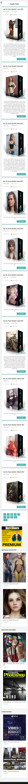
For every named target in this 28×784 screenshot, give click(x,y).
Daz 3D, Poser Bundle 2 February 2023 (11, 620)
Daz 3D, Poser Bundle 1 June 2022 (13, 9)
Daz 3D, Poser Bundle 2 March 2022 (13, 425)
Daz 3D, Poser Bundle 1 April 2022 (13, 321)
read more (6, 585)
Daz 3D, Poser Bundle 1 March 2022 (13, 472)
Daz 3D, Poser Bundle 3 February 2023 (11, 583)
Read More (21, 59)
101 (5, 520)
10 (15, 517)
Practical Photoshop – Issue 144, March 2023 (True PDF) (14, 702)
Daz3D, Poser (14, 14)
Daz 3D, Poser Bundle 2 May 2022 (13, 123)
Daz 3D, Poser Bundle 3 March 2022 (13, 379)
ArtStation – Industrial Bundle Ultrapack (11, 771)
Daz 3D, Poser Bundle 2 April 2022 (13, 275)
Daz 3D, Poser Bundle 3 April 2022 (13, 229)
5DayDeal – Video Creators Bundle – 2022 (11, 742)
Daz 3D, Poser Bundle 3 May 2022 (13, 66)
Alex (7, 68)
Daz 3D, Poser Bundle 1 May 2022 (13, 181)
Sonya (7, 11)
